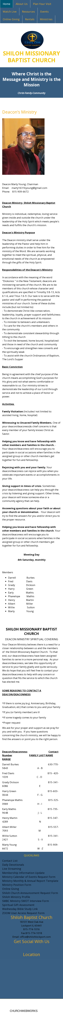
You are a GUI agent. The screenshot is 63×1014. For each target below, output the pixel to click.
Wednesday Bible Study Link (20, 909)
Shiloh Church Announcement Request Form (30, 893)
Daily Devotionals (13, 864)
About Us (22, 4)
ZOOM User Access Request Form (23, 913)
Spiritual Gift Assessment (18, 905)
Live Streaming (11, 868)
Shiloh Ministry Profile (16, 897)
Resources (28, 11)
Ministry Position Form (16, 885)
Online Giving (11, 19)
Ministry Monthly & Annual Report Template (30, 881)
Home (6, 4)
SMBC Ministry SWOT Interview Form (25, 901)
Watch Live (10, 11)
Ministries (46, 19)
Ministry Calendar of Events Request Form (28, 876)
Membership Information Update (23, 872)
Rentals (29, 19)
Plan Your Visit (42, 4)
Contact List (10, 860)
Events (44, 11)
